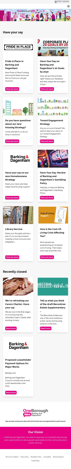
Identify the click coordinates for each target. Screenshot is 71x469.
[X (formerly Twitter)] (32, 453)
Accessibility (47, 457)
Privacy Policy (25, 457)
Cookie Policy (35, 460)
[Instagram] (42, 453)
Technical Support (58, 457)
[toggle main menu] (68, 6)
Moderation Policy (36, 457)
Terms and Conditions (12, 457)
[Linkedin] (39, 453)
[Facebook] (29, 453)
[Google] (35, 453)
